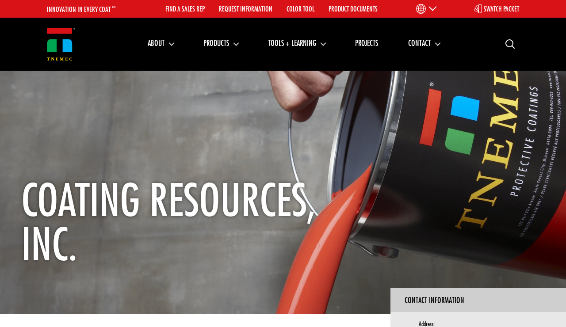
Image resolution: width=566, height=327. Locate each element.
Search (507, 43)
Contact (419, 43)
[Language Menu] (425, 9)
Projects (366, 43)
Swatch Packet (501, 8)
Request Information (245, 8)
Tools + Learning (292, 43)
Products (216, 43)
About (156, 43)
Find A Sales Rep (185, 8)
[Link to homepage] (61, 44)
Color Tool (300, 8)
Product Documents (353, 8)
